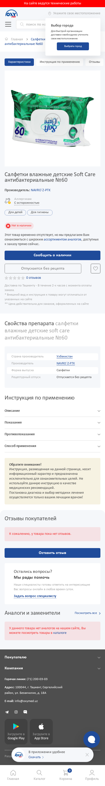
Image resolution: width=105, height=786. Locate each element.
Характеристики (19, 62)
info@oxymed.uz (26, 701)
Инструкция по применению (60, 62)
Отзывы (94, 62)
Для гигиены (40, 212)
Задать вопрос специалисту (35, 596)
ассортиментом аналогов (62, 239)
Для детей (15, 212)
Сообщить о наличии (52, 255)
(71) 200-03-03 (37, 679)
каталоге (60, 633)
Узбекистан (65, 356)
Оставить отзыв (52, 553)
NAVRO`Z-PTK (40, 190)
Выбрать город (73, 46)
